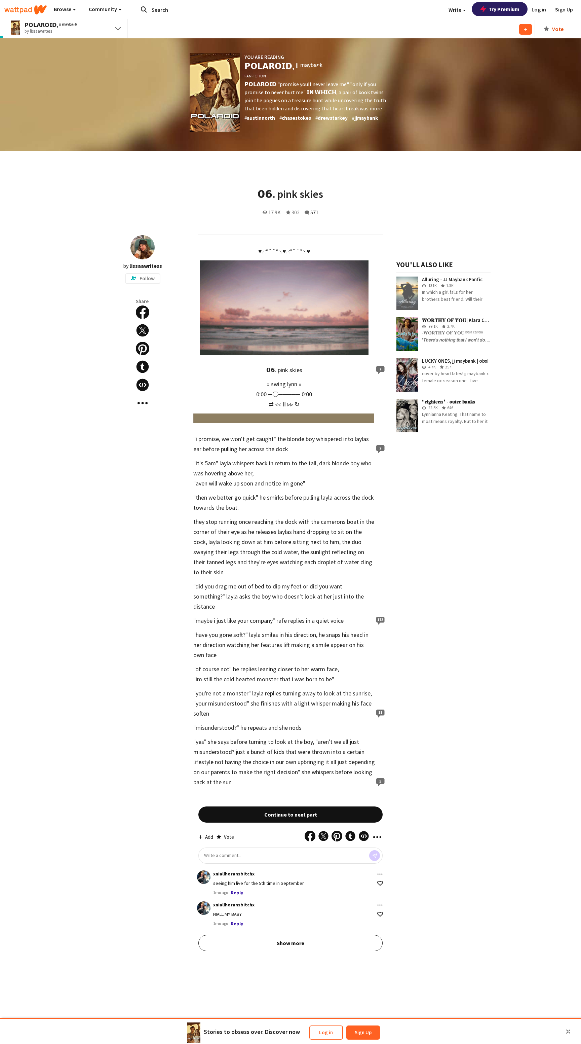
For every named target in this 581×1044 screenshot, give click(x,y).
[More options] (380, 874)
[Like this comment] (380, 883)
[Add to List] (525, 29)
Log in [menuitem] (539, 9)
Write (455, 9)
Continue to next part (290, 814)
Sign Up (363, 1032)
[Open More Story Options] (142, 403)
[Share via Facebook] (142, 312)
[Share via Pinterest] (142, 348)
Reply (237, 893)
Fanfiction (255, 75)
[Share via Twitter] (142, 330)
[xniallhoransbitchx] (203, 877)
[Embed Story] (142, 385)
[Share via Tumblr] (142, 366)
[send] (374, 855)
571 (314, 212)
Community (103, 9)
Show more (290, 943)
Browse (63, 9)
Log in (326, 1032)
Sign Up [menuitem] (564, 9)
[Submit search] (144, 9)
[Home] (25, 10)
